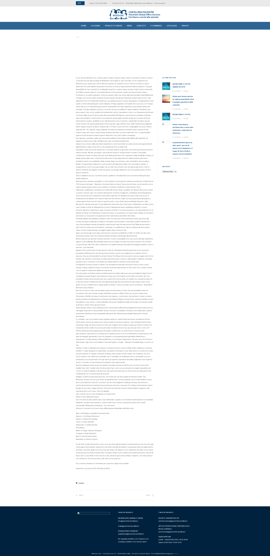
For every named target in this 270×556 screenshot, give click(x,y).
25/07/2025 (177, 118)
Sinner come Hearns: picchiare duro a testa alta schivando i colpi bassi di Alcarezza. (183, 129)
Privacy (185, 26)
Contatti (141, 26)
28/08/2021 (91, 59)
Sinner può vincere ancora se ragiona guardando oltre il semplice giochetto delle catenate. (183, 101)
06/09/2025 (177, 109)
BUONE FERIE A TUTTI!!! (181, 114)
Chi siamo (95, 26)
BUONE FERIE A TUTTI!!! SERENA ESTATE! (181, 85)
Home (83, 26)
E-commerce (156, 26)
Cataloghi (172, 26)
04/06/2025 (177, 158)
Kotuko (175, 554)
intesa (186, 91)
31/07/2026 (177, 91)
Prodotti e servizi (113, 26)
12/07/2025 (177, 137)
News (129, 26)
